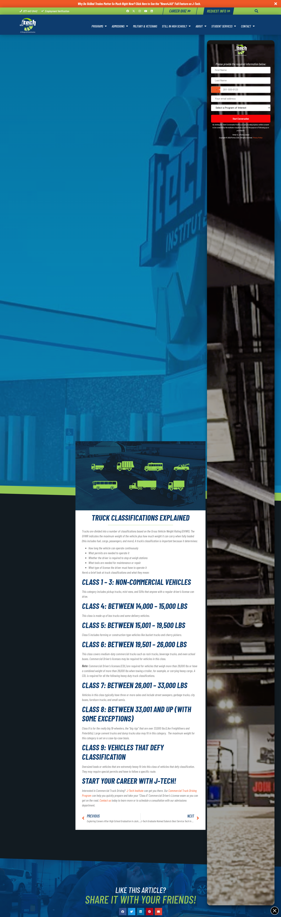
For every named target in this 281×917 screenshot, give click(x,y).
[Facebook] (127, 11)
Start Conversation (241, 118)
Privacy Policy (257, 138)
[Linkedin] (151, 11)
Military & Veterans (145, 26)
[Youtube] (145, 11)
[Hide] (274, 910)
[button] (256, 11)
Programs (97, 26)
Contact (246, 26)
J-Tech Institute (135, 790)
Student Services (221, 26)
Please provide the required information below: (241, 64)
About (199, 26)
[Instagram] (139, 11)
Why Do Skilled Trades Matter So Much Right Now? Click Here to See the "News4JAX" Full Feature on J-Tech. (139, 4)
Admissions (118, 26)
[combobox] (215, 90)
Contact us (105, 800)
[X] (133, 11)
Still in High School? (174, 26)
